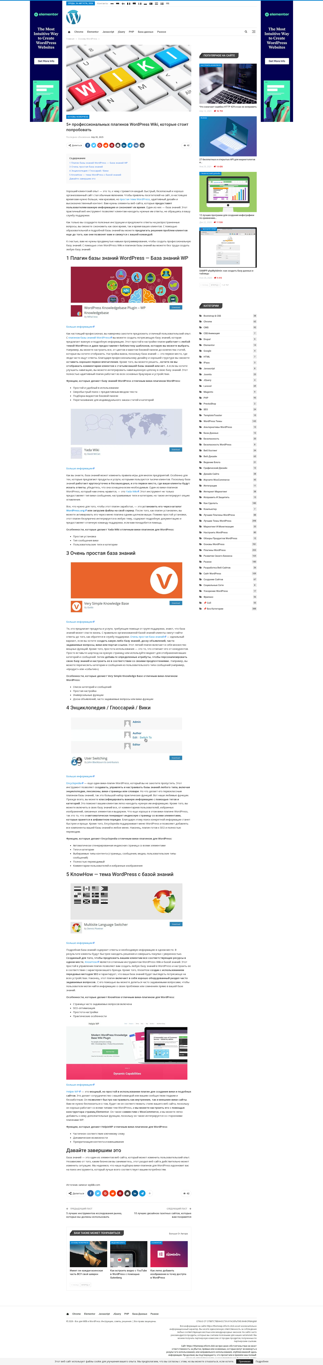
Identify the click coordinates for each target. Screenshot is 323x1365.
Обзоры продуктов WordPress (220, 538)
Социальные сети (214, 585)
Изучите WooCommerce (217, 479)
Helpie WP (72, 1091)
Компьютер (210, 509)
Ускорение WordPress (216, 591)
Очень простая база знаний (147, 636)
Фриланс (208, 597)
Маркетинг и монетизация (219, 526)
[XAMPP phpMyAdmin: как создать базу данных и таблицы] (228, 247)
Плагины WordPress (215, 550)
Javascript (108, 31)
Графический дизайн (210, 173)
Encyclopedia (73, 783)
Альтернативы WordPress (218, 427)
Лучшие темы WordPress (217, 520)
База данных (145, 31)
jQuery (121, 31)
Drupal (207, 339)
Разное (161, 31)
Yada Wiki (131, 491)
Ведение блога (118, 1243)
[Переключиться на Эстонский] (117, 3)
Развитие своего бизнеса (218, 555)
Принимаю (245, 1361)
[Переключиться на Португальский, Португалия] (150, 3)
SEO (206, 409)
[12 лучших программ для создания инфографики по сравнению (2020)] (228, 192)
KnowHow (91, 962)
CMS (206, 327)
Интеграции (210, 485)
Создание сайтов (213, 579)
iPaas (207, 362)
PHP (131, 31)
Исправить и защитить (216, 497)
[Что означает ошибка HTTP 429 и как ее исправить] (228, 84)
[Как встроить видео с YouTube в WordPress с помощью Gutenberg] (129, 1254)
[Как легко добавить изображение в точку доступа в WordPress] (169, 1254)
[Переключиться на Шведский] (162, 3)
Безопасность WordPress (217, 444)
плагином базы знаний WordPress (89, 337)
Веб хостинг (210, 450)
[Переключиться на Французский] (128, 3)
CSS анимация (212, 333)
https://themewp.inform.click (220, 1326)
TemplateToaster (213, 415)
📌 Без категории (208, 229)
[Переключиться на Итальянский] (139, 3)
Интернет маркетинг (215, 491)
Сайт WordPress (212, 573)
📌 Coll (207, 602)
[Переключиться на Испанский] (156, 3)
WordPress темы (213, 421)
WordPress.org (75, 510)
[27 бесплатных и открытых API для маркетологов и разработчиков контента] (228, 136)
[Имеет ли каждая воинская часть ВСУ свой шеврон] (88, 1254)
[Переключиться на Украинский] (167, 3)
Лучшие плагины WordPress (219, 515)
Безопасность (211, 438)
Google (207, 350)
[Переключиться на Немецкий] (134, 3)
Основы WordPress (77, 117)
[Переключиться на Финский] (123, 3)
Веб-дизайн (210, 456)
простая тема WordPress (135, 199)
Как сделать (211, 503)
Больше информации (79, 326)
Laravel (208, 386)
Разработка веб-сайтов (217, 567)
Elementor (93, 31)
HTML (207, 356)
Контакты (102, 3)
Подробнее (262, 1361)
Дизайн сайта (211, 474)
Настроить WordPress (211, 65)
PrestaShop (210, 403)
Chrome (78, 31)
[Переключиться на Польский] (145, 3)
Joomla (208, 374)
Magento (208, 392)
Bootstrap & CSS (212, 315)
